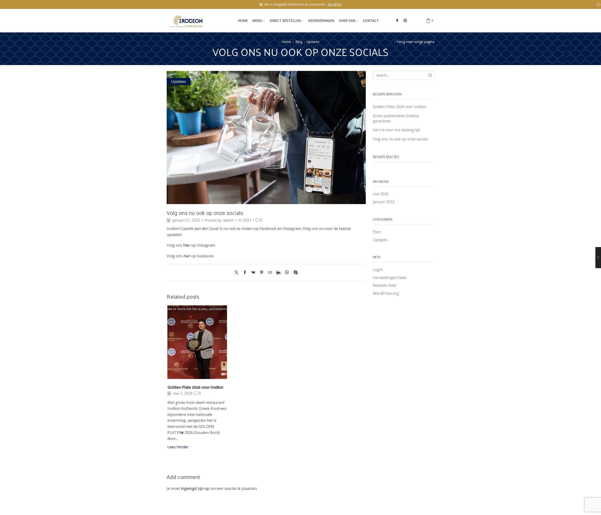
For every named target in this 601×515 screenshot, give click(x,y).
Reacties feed (384, 285)
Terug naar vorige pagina (415, 41)
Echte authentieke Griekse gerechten (396, 118)
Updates (313, 41)
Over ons (347, 20)
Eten (377, 231)
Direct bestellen (285, 20)
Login (378, 269)
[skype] (294, 272)
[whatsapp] (287, 272)
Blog (298, 41)
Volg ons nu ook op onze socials (400, 139)
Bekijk (328, 4)
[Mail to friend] (270, 272)
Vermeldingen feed (389, 277)
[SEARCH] (430, 75)
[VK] (253, 272)
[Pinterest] (262, 272)
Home (243, 20)
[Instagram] (405, 21)
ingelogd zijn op (195, 488)
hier (186, 245)
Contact (371, 20)
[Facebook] (397, 21)
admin (228, 220)
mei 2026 (381, 194)
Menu (257, 20)
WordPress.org (386, 293)
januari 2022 (384, 201)
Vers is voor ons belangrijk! (396, 129)
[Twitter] (238, 272)
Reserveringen (321, 20)
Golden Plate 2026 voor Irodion (195, 387)
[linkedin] (278, 272)
